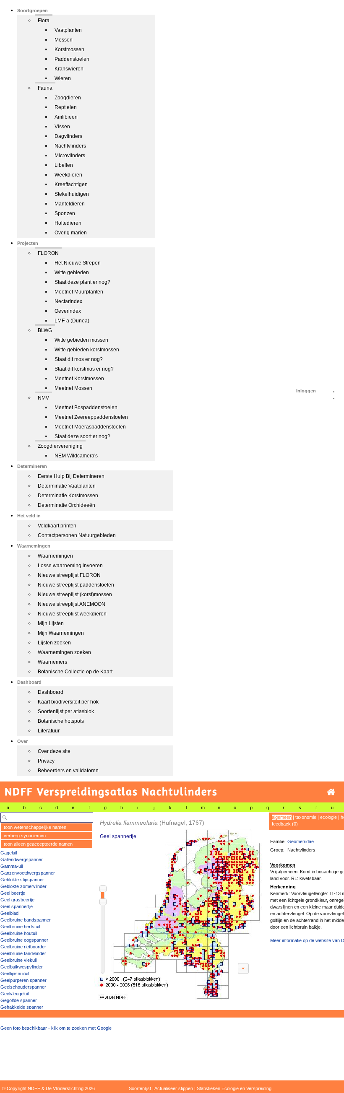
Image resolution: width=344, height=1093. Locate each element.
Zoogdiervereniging (60, 446)
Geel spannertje (16, 906)
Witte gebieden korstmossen (87, 350)
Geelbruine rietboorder (23, 946)
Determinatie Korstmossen (68, 495)
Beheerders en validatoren (68, 771)
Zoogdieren (68, 98)
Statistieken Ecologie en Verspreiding (234, 1088)
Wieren (63, 78)
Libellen (64, 165)
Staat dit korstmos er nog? (84, 369)
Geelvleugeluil (14, 993)
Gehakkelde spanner (21, 1007)
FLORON (48, 253)
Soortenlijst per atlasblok (66, 711)
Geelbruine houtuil (18, 933)
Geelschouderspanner (23, 986)
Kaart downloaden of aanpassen (243, 968)
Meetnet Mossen (73, 388)
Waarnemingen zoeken (64, 652)
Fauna (45, 88)
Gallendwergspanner (21, 859)
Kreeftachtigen (71, 184)
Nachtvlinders (70, 146)
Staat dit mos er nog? (79, 359)
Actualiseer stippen (173, 1088)
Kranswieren (69, 69)
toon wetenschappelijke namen (35, 827)
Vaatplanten (68, 30)
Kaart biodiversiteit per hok (68, 702)
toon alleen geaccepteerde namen (38, 843)
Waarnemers (52, 662)
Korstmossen (69, 49)
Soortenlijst (140, 1088)
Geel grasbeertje (17, 899)
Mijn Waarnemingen (61, 633)
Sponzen (65, 213)
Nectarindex (68, 301)
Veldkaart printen (57, 526)
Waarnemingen (55, 556)
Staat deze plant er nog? (82, 282)
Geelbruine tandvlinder (23, 953)
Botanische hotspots (61, 721)
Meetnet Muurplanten (79, 292)
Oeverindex (68, 311)
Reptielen (66, 107)
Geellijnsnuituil (14, 973)
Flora (44, 20)
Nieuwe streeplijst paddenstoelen (76, 585)
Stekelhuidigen (72, 194)
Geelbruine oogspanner (24, 939)
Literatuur (49, 731)
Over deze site (54, 751)
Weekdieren (68, 175)
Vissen (62, 127)
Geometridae (300, 841)
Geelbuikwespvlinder (21, 966)
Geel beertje (12, 893)
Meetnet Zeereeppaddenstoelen (91, 417)
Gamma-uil (11, 866)
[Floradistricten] (178, 906)
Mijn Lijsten (51, 623)
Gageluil (8, 852)
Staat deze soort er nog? (82, 436)
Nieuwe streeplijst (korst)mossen (75, 594)
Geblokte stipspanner (22, 879)
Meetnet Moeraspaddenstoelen (90, 427)
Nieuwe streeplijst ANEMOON (71, 604)
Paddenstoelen (72, 59)
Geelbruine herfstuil (20, 926)
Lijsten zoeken (54, 643)
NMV (43, 398)
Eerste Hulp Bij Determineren (71, 476)
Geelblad (9, 913)
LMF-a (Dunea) (72, 321)
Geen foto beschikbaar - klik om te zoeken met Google (56, 1028)
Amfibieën (66, 117)
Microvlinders (70, 155)
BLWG (45, 330)
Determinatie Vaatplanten (67, 486)
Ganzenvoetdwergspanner (27, 872)
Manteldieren (70, 204)
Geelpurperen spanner (23, 980)
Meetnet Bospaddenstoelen (86, 407)
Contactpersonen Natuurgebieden (77, 535)
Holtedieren (68, 223)
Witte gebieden (72, 272)
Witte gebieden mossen (81, 340)
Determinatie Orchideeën (66, 505)
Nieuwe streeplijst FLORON (69, 575)
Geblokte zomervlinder (23, 886)
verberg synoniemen (25, 835)
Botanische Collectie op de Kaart (75, 672)
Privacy (46, 761)
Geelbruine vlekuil (18, 960)
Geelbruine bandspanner (25, 919)
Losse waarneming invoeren (70, 566)
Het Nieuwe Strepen (78, 263)
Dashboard (50, 692)
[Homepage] (331, 792)
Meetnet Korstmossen (79, 379)
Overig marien (71, 233)
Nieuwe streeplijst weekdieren (72, 614)
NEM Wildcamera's (76, 456)
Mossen (64, 40)
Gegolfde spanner (18, 1000)
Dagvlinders (68, 136)
